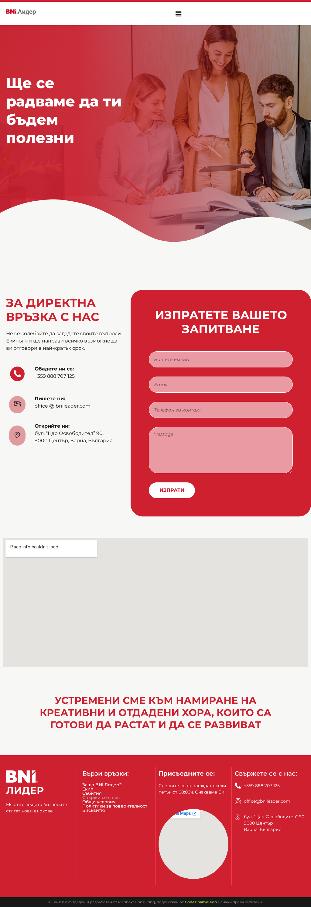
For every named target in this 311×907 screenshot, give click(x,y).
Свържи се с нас (101, 797)
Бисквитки (94, 810)
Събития (92, 793)
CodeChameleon (201, 902)
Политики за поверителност (114, 806)
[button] (178, 13)
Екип (87, 789)
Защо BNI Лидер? (102, 785)
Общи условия (99, 802)
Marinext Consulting (136, 902)
